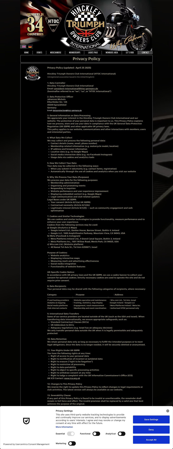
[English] (23, 46)
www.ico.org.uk (72, 378)
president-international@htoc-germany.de (76, 88)
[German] (29, 46)
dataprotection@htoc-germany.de (67, 110)
